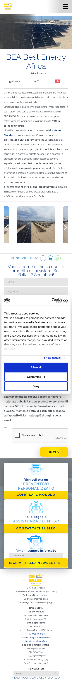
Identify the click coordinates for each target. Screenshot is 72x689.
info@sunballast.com (39, 637)
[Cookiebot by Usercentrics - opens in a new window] (52, 300)
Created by (54, 677)
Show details (52, 357)
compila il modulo (36, 495)
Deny (36, 386)
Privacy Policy (19, 677)
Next (65, 227)
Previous (6, 227)
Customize (34, 376)
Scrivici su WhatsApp (36, 641)
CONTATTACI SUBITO (36, 528)
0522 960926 (38, 634)
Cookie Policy (38, 677)
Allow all (36, 367)
